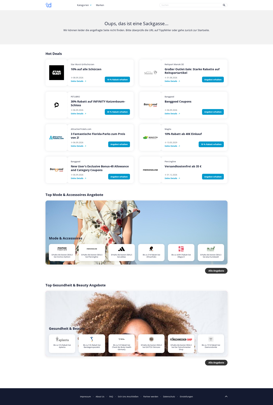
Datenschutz (169, 396)
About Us (100, 396)
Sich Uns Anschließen (128, 396)
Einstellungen (186, 396)
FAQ (111, 396)
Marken (100, 5)
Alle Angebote (216, 270)
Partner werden (150, 396)
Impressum (85, 396)
